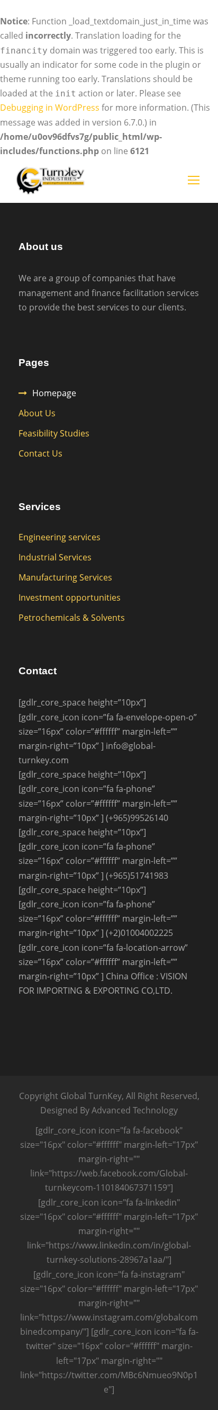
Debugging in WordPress (49, 107)
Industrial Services (55, 557)
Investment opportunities (70, 597)
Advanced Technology (135, 1110)
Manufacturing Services (65, 577)
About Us (37, 413)
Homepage (54, 393)
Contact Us (40, 453)
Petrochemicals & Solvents (72, 617)
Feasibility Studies (54, 433)
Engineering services (60, 537)
